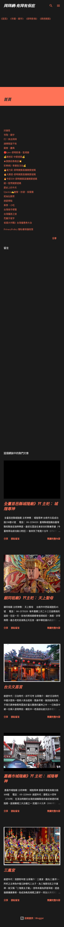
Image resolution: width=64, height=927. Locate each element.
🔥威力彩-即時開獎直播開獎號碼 (20, 170)
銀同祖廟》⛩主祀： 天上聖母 (28, 597)
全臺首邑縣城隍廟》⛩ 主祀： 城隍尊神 (31, 506)
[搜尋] (51, 6)
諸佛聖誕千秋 (10, 143)
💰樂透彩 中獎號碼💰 (14, 156)
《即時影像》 (31, 18)
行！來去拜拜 (10, 139)
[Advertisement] (32, 54)
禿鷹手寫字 (9, 218)
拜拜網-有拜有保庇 (19, 5)
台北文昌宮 (13, 686)
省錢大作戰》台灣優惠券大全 (18, 222)
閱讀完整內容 (53, 538)
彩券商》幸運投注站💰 (15, 165)
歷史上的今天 (10, 187)
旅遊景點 (8, 200)
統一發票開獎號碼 (12, 183)
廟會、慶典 (9, 148)
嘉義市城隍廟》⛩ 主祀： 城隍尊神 (31, 778)
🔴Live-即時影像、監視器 (16, 152)
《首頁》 (4, 18)
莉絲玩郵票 (9, 196)
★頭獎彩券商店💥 (13, 161)
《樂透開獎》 (45, 18)
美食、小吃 (9, 205)
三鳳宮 (9, 870)
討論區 (7, 130)
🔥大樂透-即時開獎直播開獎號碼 (20, 174)
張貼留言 (15, 538)
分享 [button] (54, 238)
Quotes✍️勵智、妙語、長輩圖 (19, 192)
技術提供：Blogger (34, 918)
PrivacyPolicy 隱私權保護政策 (18, 229)
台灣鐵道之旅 (10, 214)
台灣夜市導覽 (10, 209)
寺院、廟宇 (9, 134)
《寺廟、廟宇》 (17, 18)
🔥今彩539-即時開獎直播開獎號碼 (20, 178)
